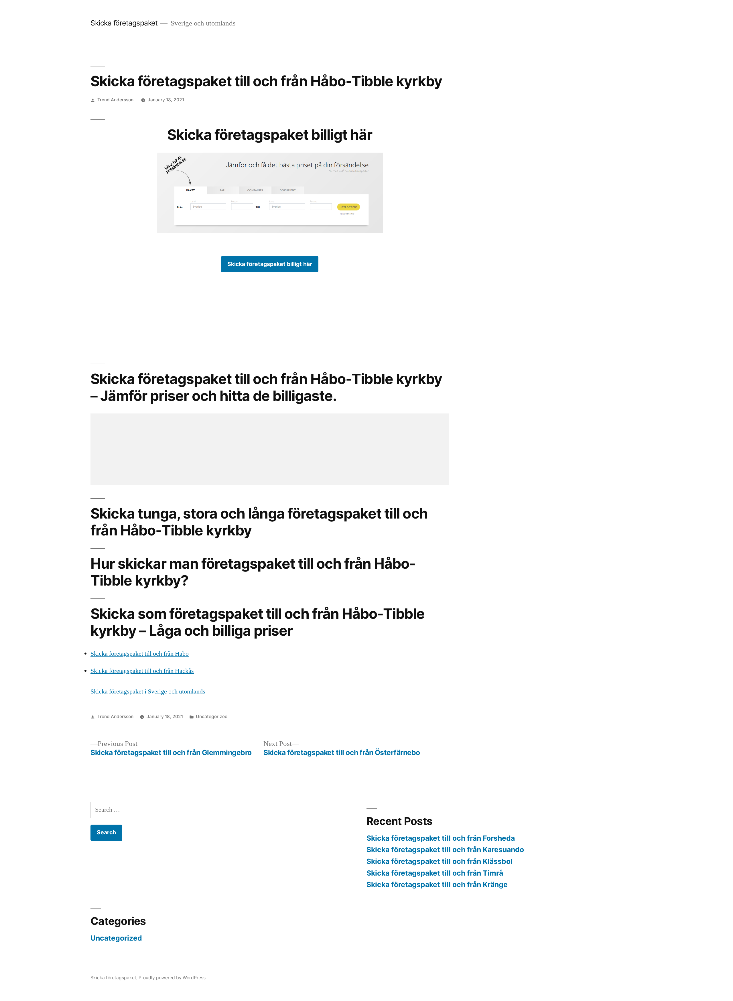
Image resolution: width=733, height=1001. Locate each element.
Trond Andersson (115, 100)
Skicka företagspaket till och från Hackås (142, 671)
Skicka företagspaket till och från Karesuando (445, 849)
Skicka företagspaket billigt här (269, 264)
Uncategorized (212, 716)
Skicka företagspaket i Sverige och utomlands (147, 691)
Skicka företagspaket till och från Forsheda (440, 838)
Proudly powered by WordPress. (173, 977)
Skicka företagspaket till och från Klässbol (439, 861)
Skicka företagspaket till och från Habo (139, 654)
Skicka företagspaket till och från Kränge (437, 884)
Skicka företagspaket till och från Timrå (434, 873)
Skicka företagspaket (123, 23)
